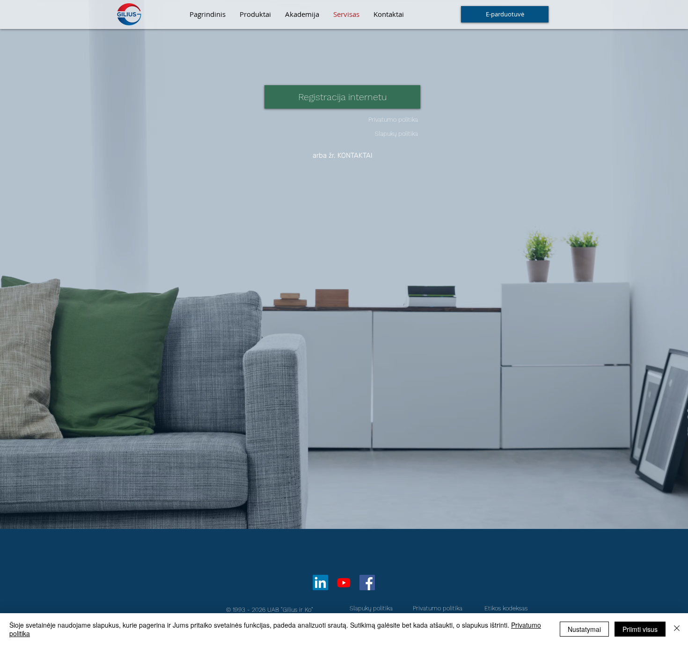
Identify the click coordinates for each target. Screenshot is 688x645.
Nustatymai (584, 629)
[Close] (676, 629)
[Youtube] (343, 582)
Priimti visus (640, 629)
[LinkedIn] (320, 582)
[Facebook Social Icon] (367, 582)
